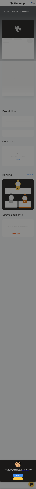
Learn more (25, 470)
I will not (18, 475)
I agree (18, 478)
